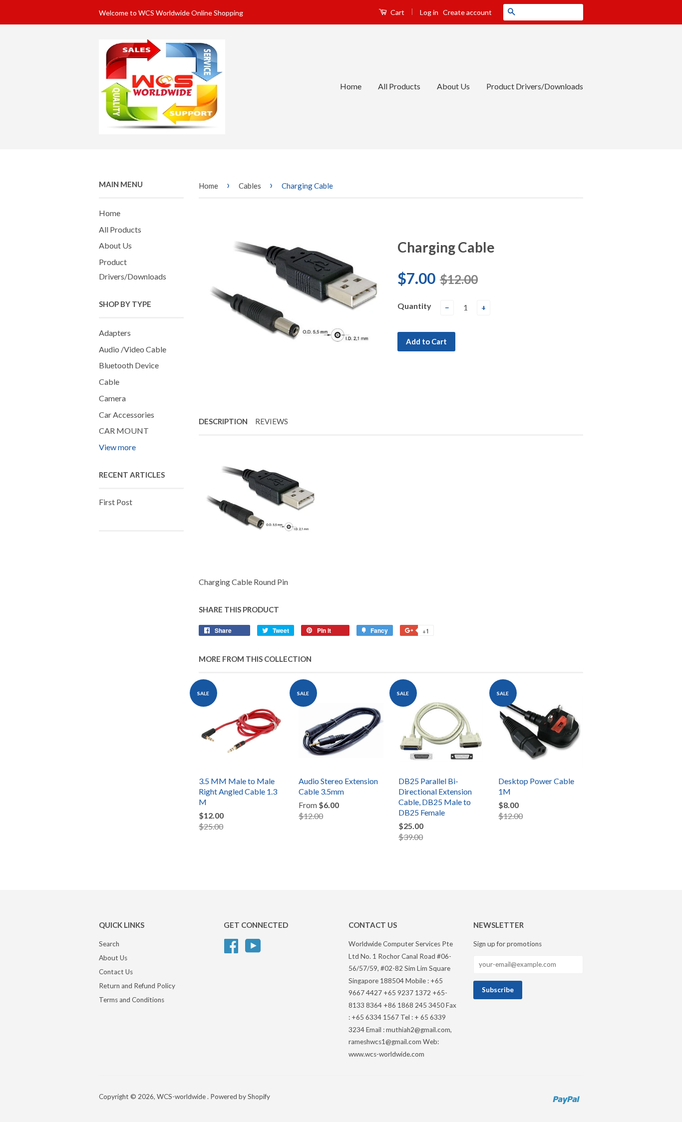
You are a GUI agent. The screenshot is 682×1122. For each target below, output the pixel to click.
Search (109, 944)
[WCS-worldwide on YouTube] (253, 945)
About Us (453, 86)
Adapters (115, 332)
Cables (250, 185)
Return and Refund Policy (137, 986)
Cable (109, 381)
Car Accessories (126, 414)
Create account (467, 12)
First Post (115, 502)
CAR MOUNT (124, 430)
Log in (429, 12)
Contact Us (116, 972)
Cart (396, 12)
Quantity (414, 305)
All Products (399, 86)
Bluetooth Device (129, 365)
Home (350, 86)
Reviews (271, 421)
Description (223, 421)
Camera (112, 398)
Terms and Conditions (131, 1000)
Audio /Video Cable (132, 349)
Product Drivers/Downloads (534, 86)
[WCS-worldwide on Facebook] (231, 945)
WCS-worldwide (182, 1097)
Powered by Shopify (240, 1097)
